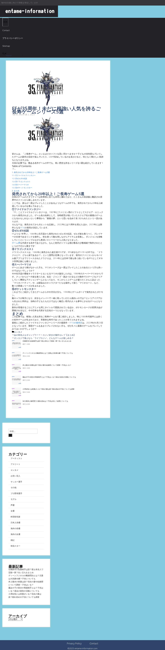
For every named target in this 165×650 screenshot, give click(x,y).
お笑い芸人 (15, 475)
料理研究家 (15, 516)
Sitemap (6, 46)
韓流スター (15, 546)
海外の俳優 (15, 528)
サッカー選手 (16, 481)
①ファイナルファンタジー (25, 175)
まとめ (16, 190)
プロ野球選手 (16, 493)
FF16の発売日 (75, 322)
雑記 (12, 540)
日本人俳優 (15, 522)
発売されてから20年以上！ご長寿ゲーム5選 (32, 172)
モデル (13, 499)
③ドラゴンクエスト (22, 181)
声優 (12, 505)
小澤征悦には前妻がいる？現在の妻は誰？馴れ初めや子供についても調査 (48, 389)
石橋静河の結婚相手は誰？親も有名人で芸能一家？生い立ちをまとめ (47, 341)
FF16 (22, 227)
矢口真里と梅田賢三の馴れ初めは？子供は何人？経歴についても (45, 401)
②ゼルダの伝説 (21, 178)
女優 (12, 511)
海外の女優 (15, 534)
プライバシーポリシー (12, 38)
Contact (6, 30)
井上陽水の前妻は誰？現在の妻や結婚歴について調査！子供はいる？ (47, 365)
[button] (4, 53)
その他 (13, 487)
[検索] (10, 435)
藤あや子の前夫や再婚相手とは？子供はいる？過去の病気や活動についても (49, 377)
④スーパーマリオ (22, 184)
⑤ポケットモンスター (23, 187)
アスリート (15, 464)
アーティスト (16, 458)
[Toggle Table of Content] (14, 169)
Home (8, 55)
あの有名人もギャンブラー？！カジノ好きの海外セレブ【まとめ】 (45, 335)
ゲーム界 (16, 242)
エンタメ (18, 332)
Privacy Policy (74, 643)
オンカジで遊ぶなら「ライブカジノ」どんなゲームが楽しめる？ (44, 338)
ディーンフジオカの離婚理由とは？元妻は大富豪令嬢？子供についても (48, 353)
